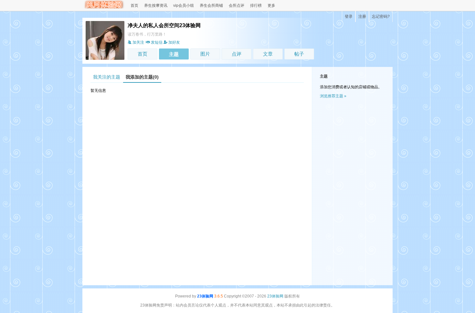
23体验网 (205, 296)
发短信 (157, 42)
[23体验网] (103, 7)
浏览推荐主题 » (333, 96)
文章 (268, 54)
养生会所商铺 (211, 5)
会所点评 (236, 5)
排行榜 (256, 5)
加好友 (174, 42)
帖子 (299, 54)
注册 (362, 16)
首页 (134, 5)
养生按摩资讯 (155, 5)
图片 (205, 54)
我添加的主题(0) (142, 77)
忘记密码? (381, 16)
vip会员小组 (183, 5)
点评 (236, 54)
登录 (349, 16)
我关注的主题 (106, 77)
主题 (174, 54)
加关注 (138, 42)
